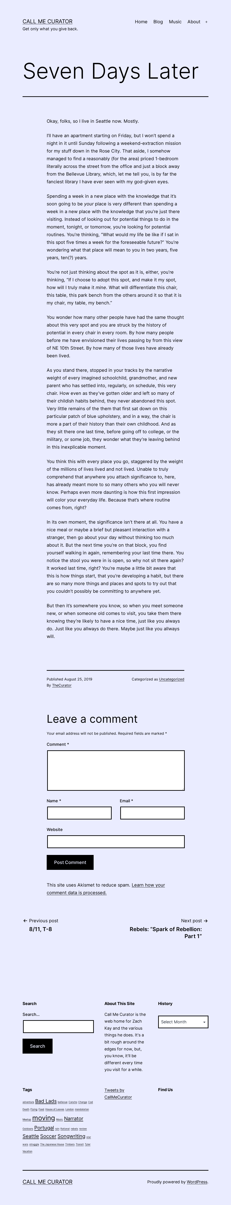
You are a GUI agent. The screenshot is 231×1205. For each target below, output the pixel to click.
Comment (58, 744)
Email (126, 800)
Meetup (27, 1119)
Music (175, 21)
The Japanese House (52, 1144)
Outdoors (28, 1128)
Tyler (87, 1144)
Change (82, 1102)
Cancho (73, 1102)
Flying (33, 1109)
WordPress (197, 1181)
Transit (80, 1144)
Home (141, 21)
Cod (90, 1102)
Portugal (44, 1128)
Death (26, 1109)
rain (57, 1128)
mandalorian (82, 1109)
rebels (74, 1128)
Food (41, 1109)
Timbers (70, 1144)
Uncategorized (171, 679)
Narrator (73, 1118)
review (83, 1128)
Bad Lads (46, 1101)
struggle (34, 1144)
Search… (31, 1014)
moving (43, 1118)
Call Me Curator (47, 21)
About (193, 21)
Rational (65, 1128)
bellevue (62, 1102)
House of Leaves (54, 1109)
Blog (158, 21)
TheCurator (62, 685)
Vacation (27, 1151)
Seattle (31, 1136)
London (69, 1109)
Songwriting (71, 1136)
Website (55, 829)
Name (54, 800)
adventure (28, 1102)
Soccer (48, 1136)
